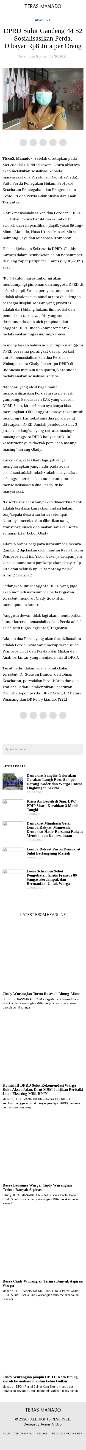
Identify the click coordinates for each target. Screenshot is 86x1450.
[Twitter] (43, 142)
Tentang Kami (23, 1433)
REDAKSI (42, 1433)
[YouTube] (48, 1442)
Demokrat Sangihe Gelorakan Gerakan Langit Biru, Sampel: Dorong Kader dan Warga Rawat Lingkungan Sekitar (54, 781)
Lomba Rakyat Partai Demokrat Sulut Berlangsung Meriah (53, 851)
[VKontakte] (54, 1442)
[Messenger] (33, 142)
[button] (77, 749)
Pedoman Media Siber (67, 1433)
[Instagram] (43, 1442)
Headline (43, 20)
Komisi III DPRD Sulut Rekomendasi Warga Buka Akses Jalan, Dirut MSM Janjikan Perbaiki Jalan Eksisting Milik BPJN (43, 1089)
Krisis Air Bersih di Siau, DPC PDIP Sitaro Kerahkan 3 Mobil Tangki (52, 805)
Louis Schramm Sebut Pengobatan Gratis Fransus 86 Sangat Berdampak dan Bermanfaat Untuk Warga (52, 877)
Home (6, 1433)
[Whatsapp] (53, 142)
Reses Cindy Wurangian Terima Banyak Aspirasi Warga (43, 1283)
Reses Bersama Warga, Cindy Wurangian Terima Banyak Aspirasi (37, 1187)
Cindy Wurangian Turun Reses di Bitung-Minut (41, 994)
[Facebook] (23, 142)
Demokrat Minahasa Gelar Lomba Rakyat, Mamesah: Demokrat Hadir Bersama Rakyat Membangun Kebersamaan (55, 829)
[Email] (63, 142)
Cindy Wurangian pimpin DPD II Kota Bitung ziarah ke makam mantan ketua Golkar (40, 1379)
